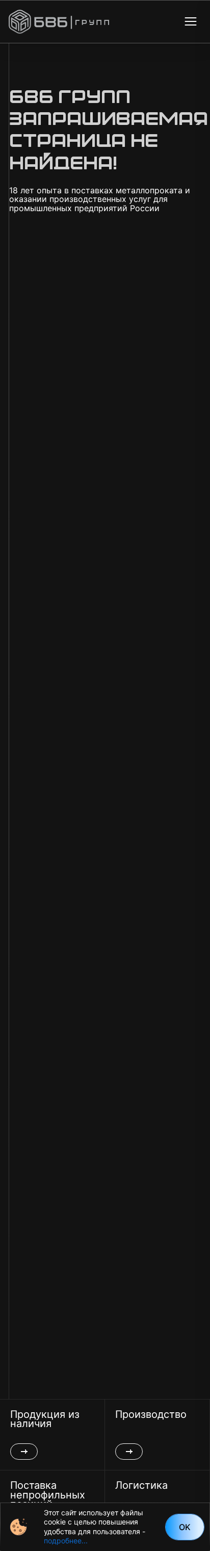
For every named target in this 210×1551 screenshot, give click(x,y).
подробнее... (66, 1540)
